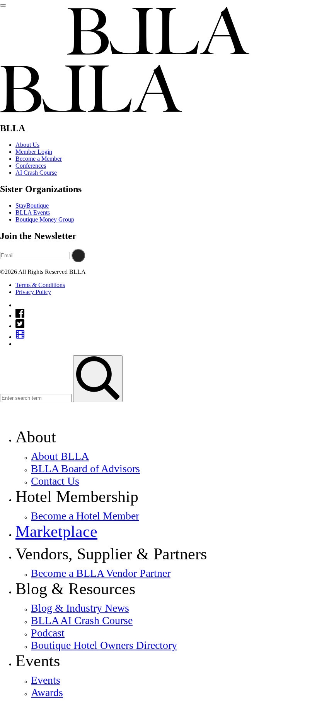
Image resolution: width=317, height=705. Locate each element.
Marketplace (56, 531)
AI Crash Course (36, 172)
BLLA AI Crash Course (82, 620)
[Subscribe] (78, 255)
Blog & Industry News (80, 608)
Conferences (30, 165)
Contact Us (55, 481)
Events (45, 680)
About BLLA (60, 456)
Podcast (48, 633)
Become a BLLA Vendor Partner (100, 573)
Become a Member (38, 158)
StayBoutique (32, 205)
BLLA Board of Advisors (85, 469)
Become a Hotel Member (85, 516)
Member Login (33, 151)
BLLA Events (32, 212)
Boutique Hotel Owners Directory (104, 645)
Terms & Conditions (40, 285)
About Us (27, 144)
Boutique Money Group (44, 219)
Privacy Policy (33, 292)
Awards (47, 692)
